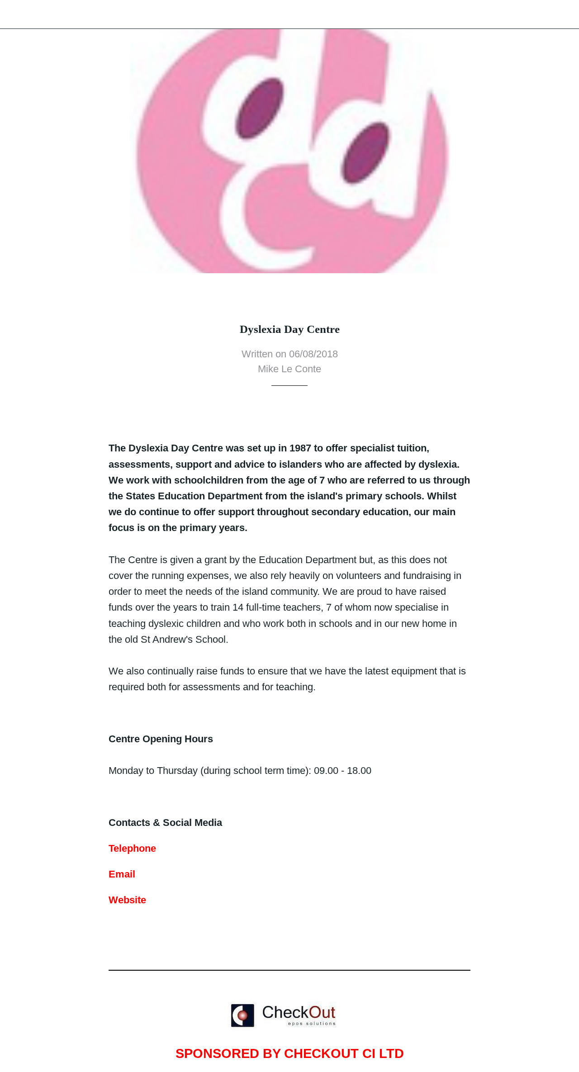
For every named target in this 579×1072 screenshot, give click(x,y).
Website (127, 900)
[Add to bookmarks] (279, 413)
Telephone (132, 848)
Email (122, 874)
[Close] (14, 14)
